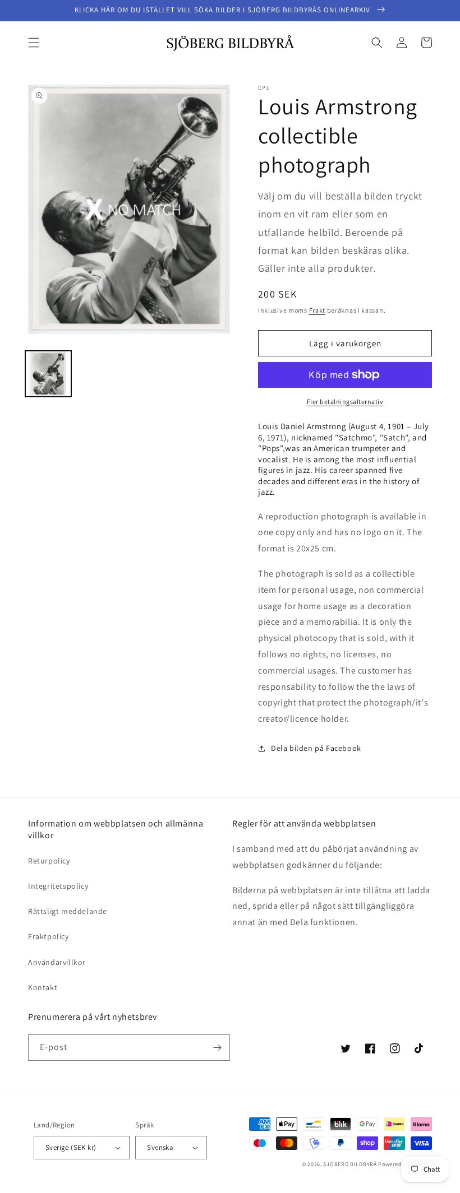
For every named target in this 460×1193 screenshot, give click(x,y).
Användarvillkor (57, 962)
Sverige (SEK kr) (70, 1147)
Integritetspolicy (58, 886)
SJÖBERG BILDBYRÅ (349, 1164)
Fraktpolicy (48, 936)
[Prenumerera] (217, 1047)
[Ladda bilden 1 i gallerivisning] (48, 374)
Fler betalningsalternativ (345, 401)
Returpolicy (49, 861)
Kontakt (42, 987)
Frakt (317, 310)
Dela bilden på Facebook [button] (316, 748)
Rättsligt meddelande (67, 911)
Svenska (160, 1147)
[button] (33, 42)
